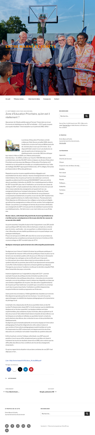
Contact (56, 99)
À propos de (47, 99)
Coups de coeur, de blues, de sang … (69, 165)
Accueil (8, 99)
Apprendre (12, 378)
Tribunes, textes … (19, 99)
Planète (61, 179)
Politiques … (62, 183)
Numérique (62, 176)
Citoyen (61, 162)
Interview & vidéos (34, 99)
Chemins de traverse (65, 159)
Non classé (62, 172)
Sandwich (44, 426)
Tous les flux (66, 125)
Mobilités (62, 169)
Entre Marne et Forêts (31, 47)
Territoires (62, 190)
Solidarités (62, 186)
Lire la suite (62, 143)
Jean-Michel (28, 111)
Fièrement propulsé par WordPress (58, 426)
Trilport (61, 193)
